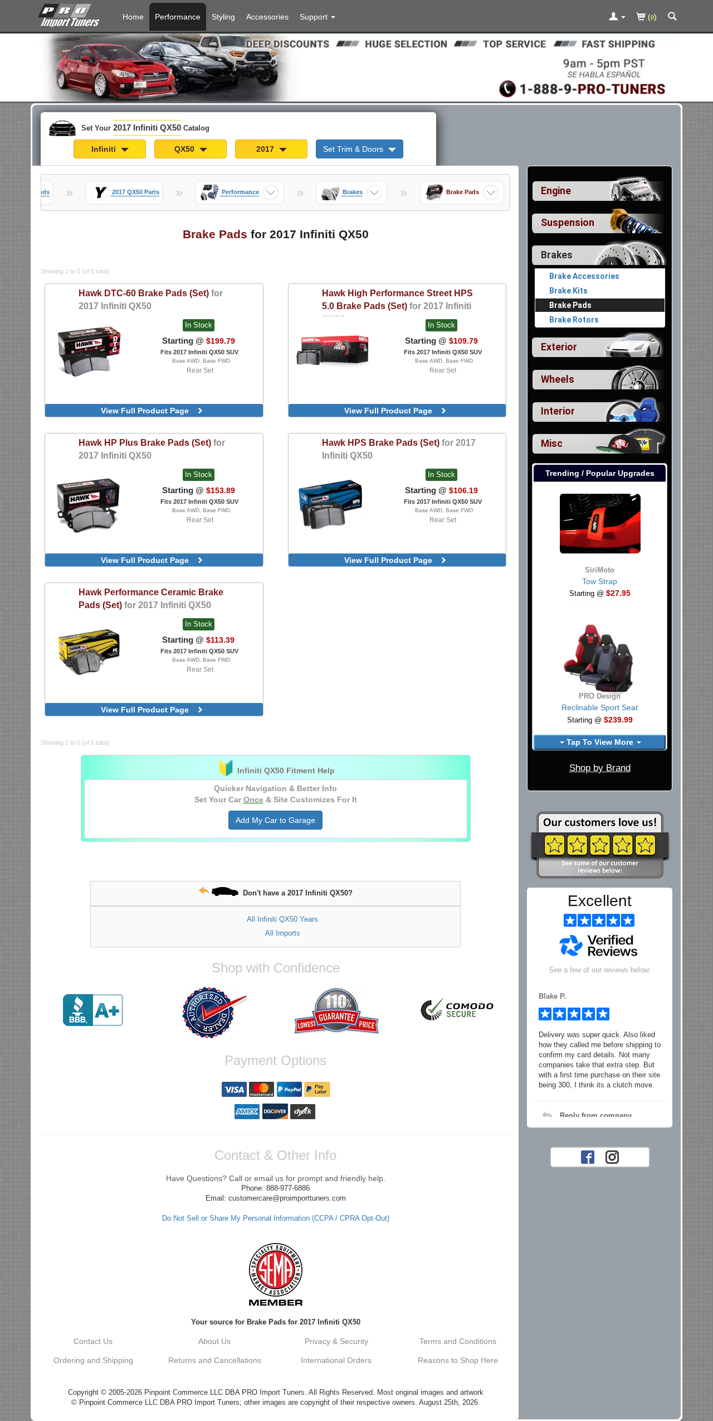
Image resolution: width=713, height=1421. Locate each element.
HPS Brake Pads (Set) (399, 448)
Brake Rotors (574, 319)
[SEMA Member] (275, 1274)
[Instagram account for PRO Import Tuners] (612, 1156)
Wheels (557, 379)
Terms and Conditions (457, 1341)
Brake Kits (568, 290)
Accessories (267, 16)
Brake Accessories (584, 276)
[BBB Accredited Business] (93, 1010)
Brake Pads (570, 305)
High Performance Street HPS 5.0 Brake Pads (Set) (397, 306)
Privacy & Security (336, 1341)
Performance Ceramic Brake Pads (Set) (151, 598)
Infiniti (104, 148)
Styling (223, 16)
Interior (558, 411)
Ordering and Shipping (93, 1360)
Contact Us (93, 1341)
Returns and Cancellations (214, 1360)
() (651, 16)
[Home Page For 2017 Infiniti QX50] (71, 14)
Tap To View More (600, 742)
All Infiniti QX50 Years (282, 919)
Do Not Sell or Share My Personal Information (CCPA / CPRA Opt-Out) (275, 1218)
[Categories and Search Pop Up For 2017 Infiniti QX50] (672, 17)
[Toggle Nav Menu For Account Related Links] (617, 17)
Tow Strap (599, 581)
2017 (266, 148)
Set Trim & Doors (354, 148)
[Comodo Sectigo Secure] (458, 1010)
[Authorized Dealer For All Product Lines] (214, 1012)
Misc (552, 443)
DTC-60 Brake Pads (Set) (151, 299)
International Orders (336, 1360)
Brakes (557, 255)
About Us (214, 1341)
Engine (556, 190)
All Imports (282, 933)
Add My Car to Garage (275, 820)
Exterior (559, 347)
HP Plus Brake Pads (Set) (152, 448)
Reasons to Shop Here (458, 1360)
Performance (178, 16)
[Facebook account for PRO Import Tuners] (587, 1156)
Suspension (567, 222)
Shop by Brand (600, 768)
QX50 (185, 148)
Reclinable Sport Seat (599, 707)
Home (133, 16)
